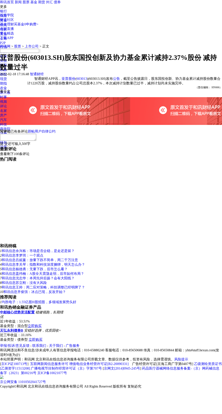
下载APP (6, 38)
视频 (3, 101)
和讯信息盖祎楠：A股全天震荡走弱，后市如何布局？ (43, 273)
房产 (3, 115)
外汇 (49, 2)
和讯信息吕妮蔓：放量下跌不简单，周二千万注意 (40, 260)
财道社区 (7, 19)
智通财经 (37, 74)
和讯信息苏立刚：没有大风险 (24, 283)
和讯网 (5, 46)
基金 (33, 2)
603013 (82, 78)
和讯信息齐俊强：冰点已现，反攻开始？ (34, 292)
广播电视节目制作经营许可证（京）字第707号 (66, 368)
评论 (3, 106)
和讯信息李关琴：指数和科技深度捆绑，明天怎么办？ (43, 264)
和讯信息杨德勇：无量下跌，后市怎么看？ (35, 269)
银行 (3, 11)
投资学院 (7, 15)
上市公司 (32, 46)
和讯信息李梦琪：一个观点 (22, 255)
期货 (41, 2)
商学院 (5, 129)
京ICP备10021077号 (52, 373)
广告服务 (73, 345)
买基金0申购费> (26, 24)
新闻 (18, 2)
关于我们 (56, 345)
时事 (3, 97)
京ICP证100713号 (14, 364)
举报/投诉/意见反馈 (14, 345)
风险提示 (181, 359)
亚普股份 (68, 78)
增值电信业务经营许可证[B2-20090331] (99, 364)
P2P (3, 43)
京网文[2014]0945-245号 (122, 368)
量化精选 (7, 33)
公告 (116, 78)
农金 (3, 88)
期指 (3, 83)
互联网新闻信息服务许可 (49, 364)
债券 (57, 2)
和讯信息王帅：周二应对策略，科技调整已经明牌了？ (43, 287)
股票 (26, 2)
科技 (3, 124)
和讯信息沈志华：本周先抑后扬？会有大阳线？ (38, 278)
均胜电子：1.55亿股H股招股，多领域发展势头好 (39, 302)
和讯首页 (7, 2)
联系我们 (39, 345)
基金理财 (7, 24)
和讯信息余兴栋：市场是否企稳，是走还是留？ (38, 251)
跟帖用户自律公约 (42, 131)
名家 (3, 111)
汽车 (3, 120)
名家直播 (7, 29)
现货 (3, 79)
